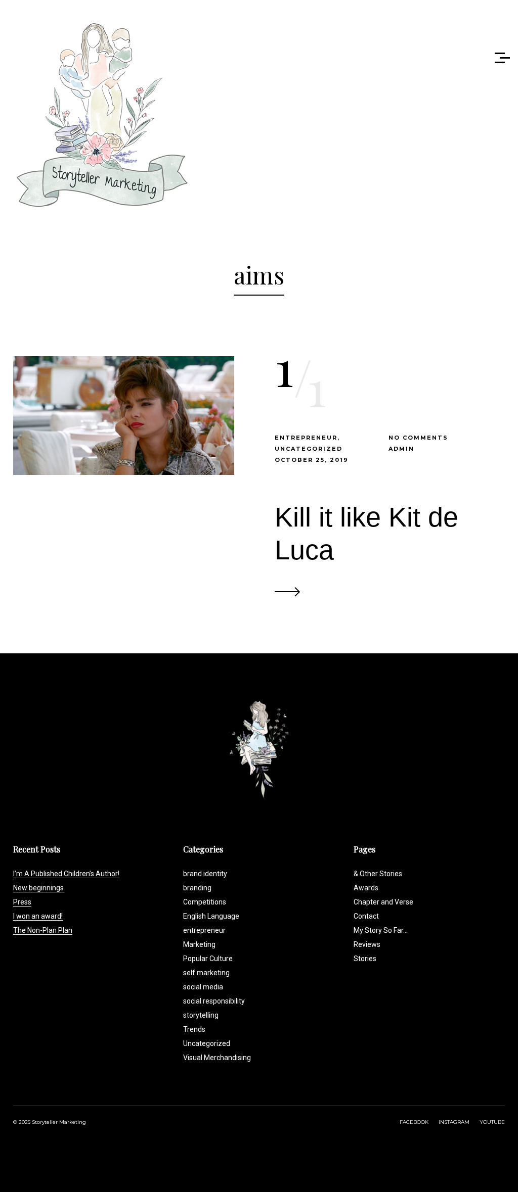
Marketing (199, 944)
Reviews (367, 944)
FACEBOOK (414, 1122)
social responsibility (214, 1001)
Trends (194, 1029)
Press (22, 902)
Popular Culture (208, 959)
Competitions (204, 902)
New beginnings (38, 888)
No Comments (418, 437)
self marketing (206, 973)
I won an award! (38, 916)
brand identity (205, 874)
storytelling (201, 1015)
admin (401, 448)
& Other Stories (378, 874)
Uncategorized (308, 448)
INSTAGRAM (454, 1122)
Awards (366, 888)
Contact (366, 916)
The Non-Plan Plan (42, 930)
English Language (211, 916)
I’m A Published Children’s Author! (66, 874)
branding (197, 888)
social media (203, 987)
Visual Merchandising (217, 1058)
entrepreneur (306, 437)
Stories (365, 959)
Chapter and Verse (383, 902)
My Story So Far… (381, 930)
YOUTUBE (492, 1122)
